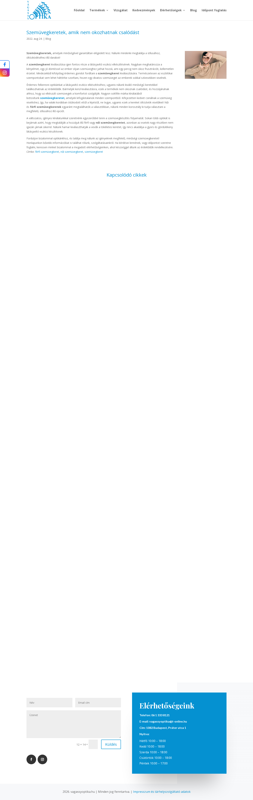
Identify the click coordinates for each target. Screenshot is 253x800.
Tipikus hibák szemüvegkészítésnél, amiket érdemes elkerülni (126, 479)
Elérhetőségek (171, 10)
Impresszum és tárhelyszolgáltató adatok (162, 792)
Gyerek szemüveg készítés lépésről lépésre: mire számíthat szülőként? (126, 639)
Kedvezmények (143, 10)
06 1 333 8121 (160, 715)
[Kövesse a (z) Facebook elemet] (31, 759)
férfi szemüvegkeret (47, 151)
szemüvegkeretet (52, 98)
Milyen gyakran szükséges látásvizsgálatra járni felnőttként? (126, 318)
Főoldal (79, 10)
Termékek (97, 10)
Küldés (111, 744)
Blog (193, 10)
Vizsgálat (121, 10)
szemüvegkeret (94, 151)
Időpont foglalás (214, 10)
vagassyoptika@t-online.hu (168, 721)
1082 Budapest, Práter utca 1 (166, 727)
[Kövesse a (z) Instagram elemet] (42, 759)
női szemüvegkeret (72, 151)
